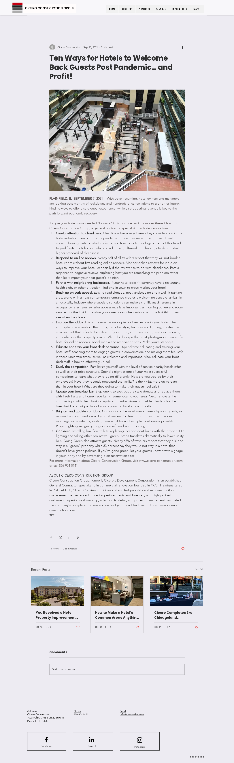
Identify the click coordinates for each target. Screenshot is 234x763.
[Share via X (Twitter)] (60, 537)
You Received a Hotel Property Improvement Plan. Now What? (56, 615)
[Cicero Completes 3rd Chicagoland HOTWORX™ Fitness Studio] (176, 591)
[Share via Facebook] (51, 537)
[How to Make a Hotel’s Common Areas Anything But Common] (117, 591)
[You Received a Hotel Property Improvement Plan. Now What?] (57, 591)
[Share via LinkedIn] (69, 537)
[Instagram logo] (139, 740)
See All (199, 569)
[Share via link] (78, 537)
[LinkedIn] (91, 739)
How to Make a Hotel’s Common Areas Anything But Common (117, 615)
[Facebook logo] (46, 739)
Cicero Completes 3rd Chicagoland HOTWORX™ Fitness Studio (173, 615)
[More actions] (182, 47)
